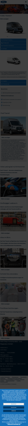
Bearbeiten (13, 404)
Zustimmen (13, 407)
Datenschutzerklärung (14, 424)
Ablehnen (13, 411)
